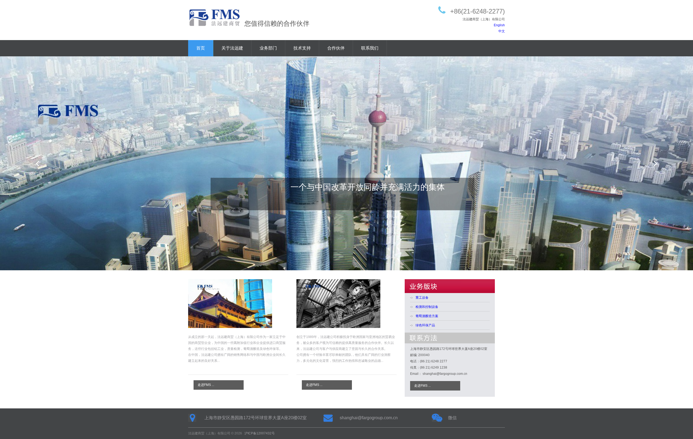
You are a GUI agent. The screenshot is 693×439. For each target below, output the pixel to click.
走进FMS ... (206, 385)
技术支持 (302, 48)
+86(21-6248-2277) (477, 11)
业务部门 (268, 48)
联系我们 (369, 48)
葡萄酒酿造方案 (427, 316)
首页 (200, 48)
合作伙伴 (336, 48)
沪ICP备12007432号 (259, 433)
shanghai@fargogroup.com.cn (369, 417)
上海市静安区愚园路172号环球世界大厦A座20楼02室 (255, 417)
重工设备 (422, 298)
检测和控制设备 (427, 307)
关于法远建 (232, 48)
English (499, 25)
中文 (501, 31)
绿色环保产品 (425, 325)
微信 (452, 417)
